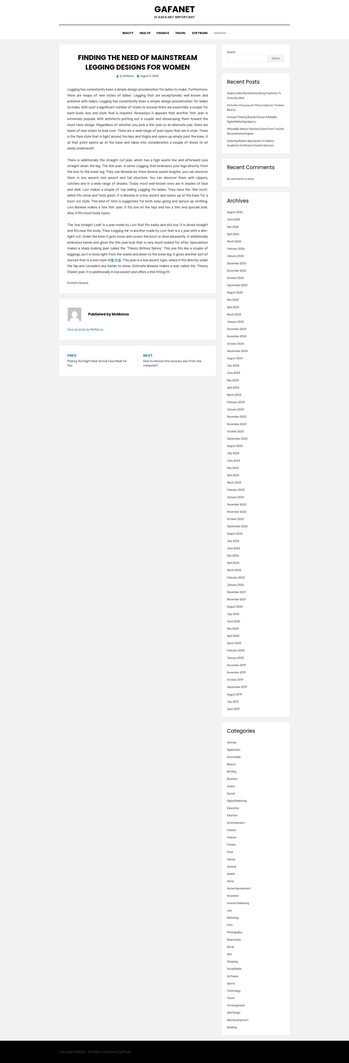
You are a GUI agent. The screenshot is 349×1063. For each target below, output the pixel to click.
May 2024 (233, 380)
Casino (231, 786)
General (220, 33)
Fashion (231, 830)
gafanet (174, 9)
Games (231, 859)
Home (230, 881)
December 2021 (236, 592)
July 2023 (233, 453)
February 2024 (236, 402)
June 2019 (233, 709)
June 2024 (233, 373)
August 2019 (234, 694)
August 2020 (235, 606)
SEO (229, 954)
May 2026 (233, 227)
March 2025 (234, 314)
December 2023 (236, 416)
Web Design (233, 1012)
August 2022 (235, 533)
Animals (231, 742)
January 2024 (235, 409)
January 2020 (235, 658)
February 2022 (236, 577)
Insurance (232, 895)
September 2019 (237, 687)
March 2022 (234, 570)
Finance (163, 33)
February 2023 (236, 489)
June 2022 (233, 548)
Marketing (233, 917)
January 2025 (235, 321)
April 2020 (233, 636)
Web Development (237, 1020)
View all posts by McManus (85, 329)
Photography (234, 932)
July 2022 (233, 541)
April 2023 (233, 475)
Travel (180, 33)
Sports (231, 983)
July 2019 (233, 701)
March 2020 (234, 643)
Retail (230, 947)
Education (233, 808)
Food (230, 852)
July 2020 (233, 614)
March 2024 (234, 395)
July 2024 (233, 365)
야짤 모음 (114, 260)
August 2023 (235, 446)
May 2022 (233, 555)
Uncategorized (235, 1005)
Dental (231, 793)
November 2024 (236, 336)
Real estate (234, 939)
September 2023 (237, 438)
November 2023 (236, 424)
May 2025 (233, 299)
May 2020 (233, 628)
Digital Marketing (237, 800)
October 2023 (235, 431)
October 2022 (235, 519)
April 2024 (233, 387)
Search (231, 52)
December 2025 (236, 263)
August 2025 (235, 292)
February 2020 (236, 650)
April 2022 (233, 562)
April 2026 (233, 234)
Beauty (128, 33)
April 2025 (233, 307)
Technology (234, 990)
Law (229, 910)
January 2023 (235, 497)
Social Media (234, 968)
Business (232, 778)
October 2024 (235, 343)
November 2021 (236, 599)
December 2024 (236, 329)
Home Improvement (239, 888)
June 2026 (233, 219)
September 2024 (237, 351)
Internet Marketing (238, 903)
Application (233, 749)
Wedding (232, 1027)
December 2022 (236, 504)
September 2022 (237, 526)
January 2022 (235, 584)
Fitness (231, 844)
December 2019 (236, 665)
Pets (230, 925)
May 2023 (233, 468)
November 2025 (236, 270)
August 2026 (235, 212)
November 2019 (236, 672)
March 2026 (234, 241)
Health (145, 33)
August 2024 (235, 358)
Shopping (232, 961)
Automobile (234, 757)
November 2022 (236, 511)
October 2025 (235, 278)
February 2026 (236, 248)
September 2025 (237, 285)
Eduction (232, 815)
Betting (231, 771)
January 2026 (235, 256)
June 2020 (233, 621)
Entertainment (236, 822)
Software (200, 33)
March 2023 (234, 482)
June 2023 (233, 460)
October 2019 (235, 679)
